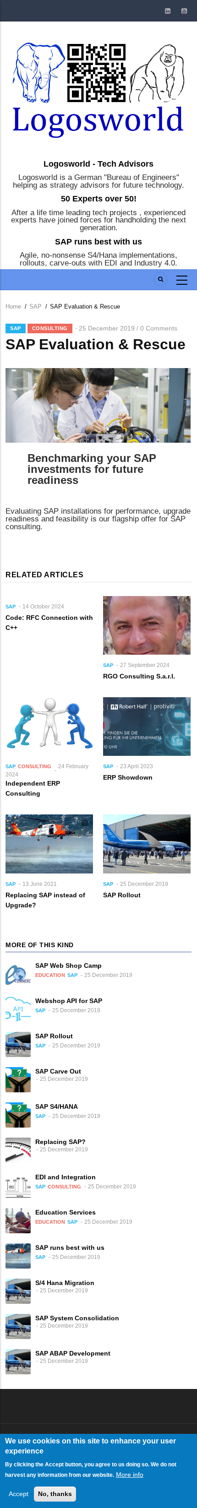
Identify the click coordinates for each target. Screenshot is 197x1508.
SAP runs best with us (98, 241)
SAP (35, 306)
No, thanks (55, 1493)
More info (129, 1474)
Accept (18, 1493)
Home (13, 306)
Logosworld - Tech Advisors (98, 163)
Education (50, 975)
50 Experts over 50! (99, 198)
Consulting (50, 328)
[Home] (98, 88)
